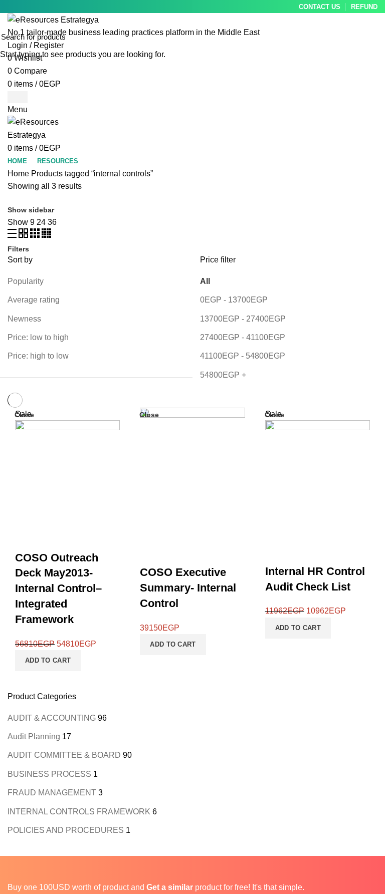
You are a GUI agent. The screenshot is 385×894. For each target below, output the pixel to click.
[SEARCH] (371, 36)
